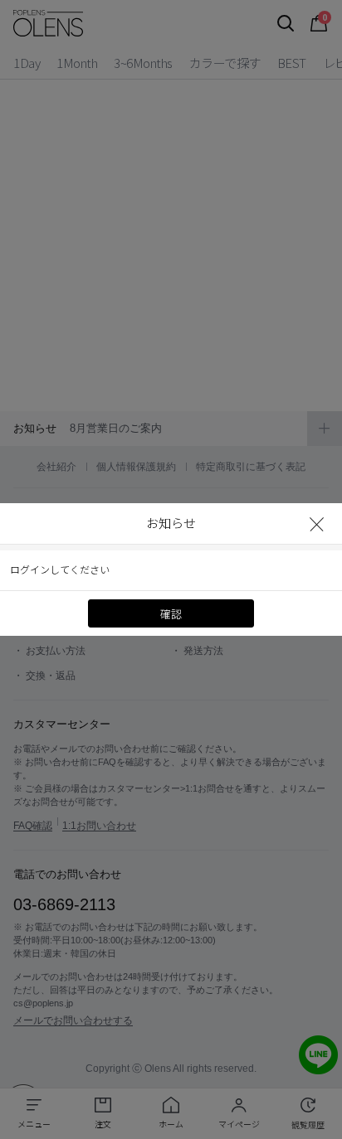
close (317, 523)
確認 (171, 614)
